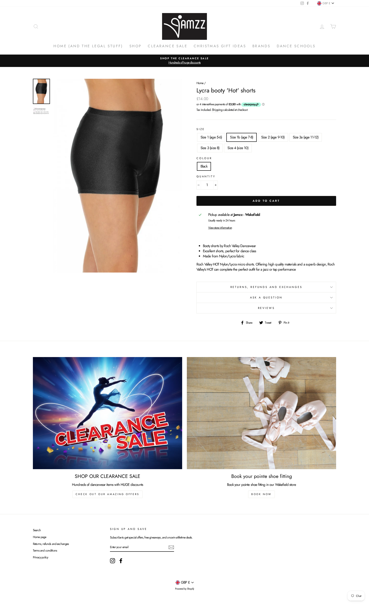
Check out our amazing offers (107, 494)
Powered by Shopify (184, 589)
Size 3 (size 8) (210, 147)
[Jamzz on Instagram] (112, 560)
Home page (39, 537)
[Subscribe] (171, 547)
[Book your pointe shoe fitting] (261, 413)
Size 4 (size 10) (237, 147)
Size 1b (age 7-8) (241, 137)
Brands (261, 46)
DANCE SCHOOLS (296, 46)
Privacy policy (40, 557)
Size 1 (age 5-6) (211, 137)
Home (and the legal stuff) (88, 46)
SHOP (135, 46)
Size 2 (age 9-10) (273, 137)
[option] (184, 61)
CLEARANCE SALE (167, 46)
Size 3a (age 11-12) (306, 137)
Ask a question (266, 297)
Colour (204, 158)
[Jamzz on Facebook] (120, 560)
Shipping (217, 110)
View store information (220, 228)
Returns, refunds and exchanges (51, 544)
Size (200, 129)
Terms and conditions (45, 550)
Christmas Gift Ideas (220, 46)
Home (200, 83)
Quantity (205, 176)
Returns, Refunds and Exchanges (266, 287)
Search (37, 530)
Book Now (261, 494)
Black (204, 166)
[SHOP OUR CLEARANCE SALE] (107, 413)
